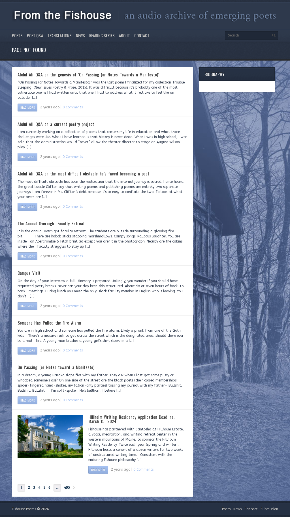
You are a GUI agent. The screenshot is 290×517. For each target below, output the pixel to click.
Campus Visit (29, 272)
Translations (59, 35)
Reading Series (102, 35)
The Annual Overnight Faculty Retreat (51, 223)
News (80, 35)
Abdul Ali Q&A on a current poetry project (56, 124)
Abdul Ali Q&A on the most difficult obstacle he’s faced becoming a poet (83, 173)
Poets (17, 35)
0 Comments (73, 107)
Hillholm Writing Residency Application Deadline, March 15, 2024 (131, 419)
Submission (269, 509)
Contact (142, 35)
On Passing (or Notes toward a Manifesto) (56, 367)
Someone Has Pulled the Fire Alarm (49, 322)
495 (67, 488)
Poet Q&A (35, 35)
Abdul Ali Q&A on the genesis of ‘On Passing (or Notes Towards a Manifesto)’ (88, 74)
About (124, 35)
